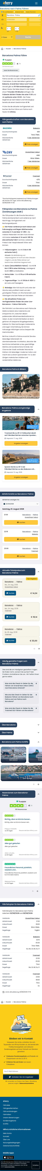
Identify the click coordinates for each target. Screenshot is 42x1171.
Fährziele (6, 1105)
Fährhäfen (7, 1114)
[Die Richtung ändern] (39, 15)
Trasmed (36, 176)
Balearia (36, 128)
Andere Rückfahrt (31, 12)
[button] (21, 504)
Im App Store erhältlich (8, 1157)
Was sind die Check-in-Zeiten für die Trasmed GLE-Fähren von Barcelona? (19, 709)
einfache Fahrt (19, 12)
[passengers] (34, 784)
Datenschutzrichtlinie (27, 1083)
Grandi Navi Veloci (32, 152)
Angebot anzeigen (21, 443)
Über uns (6, 1139)
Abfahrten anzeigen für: (10, 500)
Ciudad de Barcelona (13, 759)
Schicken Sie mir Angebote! (22, 1077)
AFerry (6, 1101)
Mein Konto (7, 1133)
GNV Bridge (27, 778)
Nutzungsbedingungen (11, 1143)
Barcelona (26, 515)
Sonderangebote (9, 1121)
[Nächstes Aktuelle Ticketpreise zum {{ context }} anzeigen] (39, 649)
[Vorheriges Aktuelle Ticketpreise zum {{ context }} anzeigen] (34, 649)
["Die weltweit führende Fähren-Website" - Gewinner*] (8, 3)
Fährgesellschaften (10, 1108)
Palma (35, 515)
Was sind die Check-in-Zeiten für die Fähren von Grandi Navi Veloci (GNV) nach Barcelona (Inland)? (19, 685)
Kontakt (6, 1136)
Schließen (36, 1165)
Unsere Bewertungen (11, 1117)
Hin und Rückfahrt (8, 12)
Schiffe (5, 1124)
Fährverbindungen (10, 1111)
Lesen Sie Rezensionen (11, 70)
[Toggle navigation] (36, 3)
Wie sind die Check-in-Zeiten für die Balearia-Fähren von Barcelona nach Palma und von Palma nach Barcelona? (19, 698)
